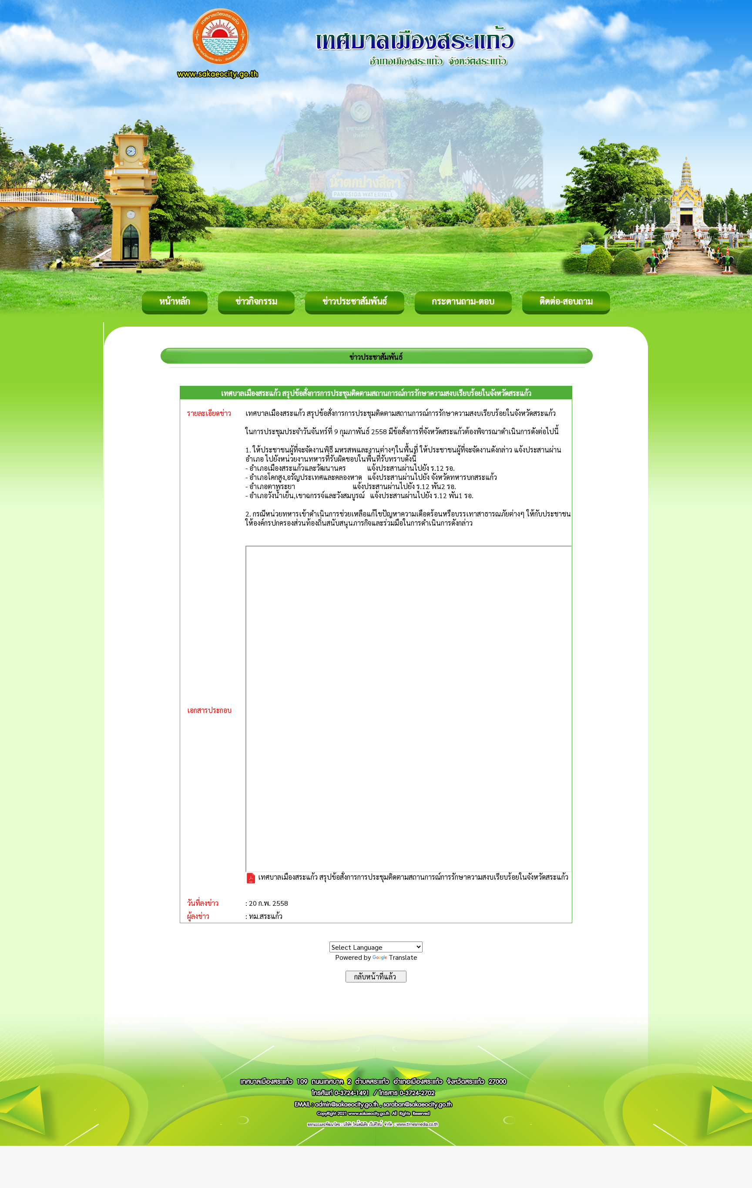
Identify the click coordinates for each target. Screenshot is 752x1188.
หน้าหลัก (174, 301)
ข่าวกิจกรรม (256, 301)
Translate (403, 957)
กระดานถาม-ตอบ (463, 301)
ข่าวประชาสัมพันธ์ (354, 301)
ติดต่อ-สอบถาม (566, 301)
